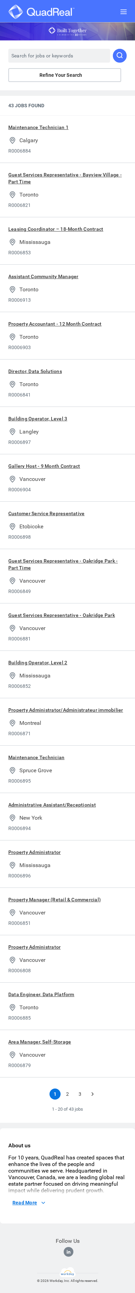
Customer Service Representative (46, 513)
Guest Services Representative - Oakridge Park (61, 615)
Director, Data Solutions (35, 371)
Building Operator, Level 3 (37, 418)
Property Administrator (34, 852)
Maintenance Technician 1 (38, 127)
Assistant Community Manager (43, 276)
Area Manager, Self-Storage (39, 1042)
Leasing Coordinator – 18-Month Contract (55, 229)
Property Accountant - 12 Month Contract (54, 324)
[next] (92, 1094)
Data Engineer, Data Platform (41, 994)
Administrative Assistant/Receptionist (52, 805)
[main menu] (123, 11)
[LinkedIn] (68, 1252)
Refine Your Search (60, 75)
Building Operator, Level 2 (37, 662)
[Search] (120, 56)
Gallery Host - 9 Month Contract (44, 466)
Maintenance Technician (36, 757)
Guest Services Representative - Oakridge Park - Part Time (63, 564)
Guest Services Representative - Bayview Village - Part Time (65, 178)
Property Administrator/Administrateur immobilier (65, 710)
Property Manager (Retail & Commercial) (54, 899)
